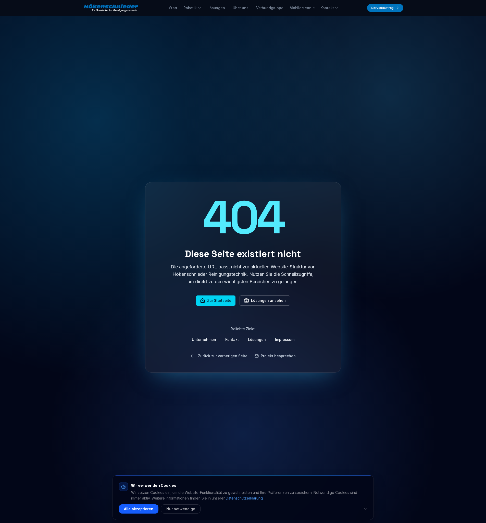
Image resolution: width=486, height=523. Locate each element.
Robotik (190, 8)
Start (173, 8)
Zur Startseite (219, 300)
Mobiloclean (300, 8)
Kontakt (327, 8)
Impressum (284, 339)
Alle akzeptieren (138, 509)
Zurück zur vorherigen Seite (222, 356)
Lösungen (216, 8)
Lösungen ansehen (268, 300)
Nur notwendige (180, 509)
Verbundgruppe (269, 8)
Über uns (240, 8)
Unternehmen (204, 339)
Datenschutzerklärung (244, 498)
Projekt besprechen (278, 356)
